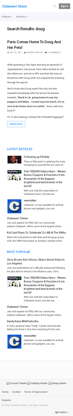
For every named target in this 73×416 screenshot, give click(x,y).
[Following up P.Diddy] (15, 159)
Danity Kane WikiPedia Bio (23, 321)
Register (6, 400)
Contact (16, 392)
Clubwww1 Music (14, 6)
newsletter (30, 200)
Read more (16, 124)
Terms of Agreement (35, 392)
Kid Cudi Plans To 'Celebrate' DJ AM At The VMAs (36, 232)
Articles (21, 16)
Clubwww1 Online (17, 218)
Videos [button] (6, 16)
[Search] (55, 6)
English (62, 412)
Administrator (34, 52)
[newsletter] (15, 206)
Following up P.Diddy (36, 156)
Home (5, 392)
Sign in (64, 6)
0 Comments (54, 52)
